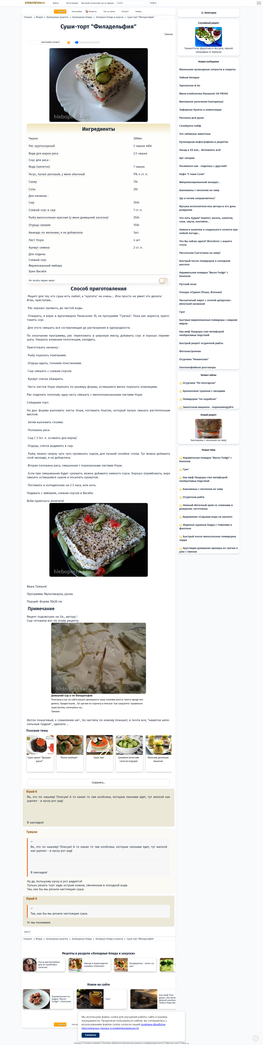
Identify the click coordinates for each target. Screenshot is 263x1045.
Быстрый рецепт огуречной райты (201, 343)
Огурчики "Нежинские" (194, 359)
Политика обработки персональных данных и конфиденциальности (132, 1043)
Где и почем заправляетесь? (197, 198)
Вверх (27, 932)
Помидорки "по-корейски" (199, 399)
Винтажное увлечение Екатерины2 (201, 101)
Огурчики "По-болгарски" (199, 383)
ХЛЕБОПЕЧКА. (35, 2)
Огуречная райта (193, 497)
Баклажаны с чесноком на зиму (199, 190)
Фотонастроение (190, 351)
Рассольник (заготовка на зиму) (199, 252)
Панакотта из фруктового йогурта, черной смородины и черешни (208, 50)
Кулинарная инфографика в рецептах (203, 142)
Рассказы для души (191, 117)
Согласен (90, 1035)
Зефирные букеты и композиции (200, 109)
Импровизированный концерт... (199, 182)
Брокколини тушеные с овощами (203, 391)
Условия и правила (91, 1043)
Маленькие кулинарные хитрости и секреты (207, 69)
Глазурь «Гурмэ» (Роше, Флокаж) (200, 292)
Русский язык (187, 284)
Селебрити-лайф (190, 125)
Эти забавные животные (195, 133)
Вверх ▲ (185, 1043)
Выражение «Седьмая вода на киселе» (207, 516)
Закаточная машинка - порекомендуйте (207, 407)
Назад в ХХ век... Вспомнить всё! (200, 150)
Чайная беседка (189, 77)
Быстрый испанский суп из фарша (97, 3)
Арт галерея (186, 158)
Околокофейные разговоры (197, 367)
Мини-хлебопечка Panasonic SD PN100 (203, 93)
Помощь (77, 1043)
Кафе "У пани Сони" (192, 174)
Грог (182, 312)
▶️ (68, 42)
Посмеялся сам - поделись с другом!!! (203, 166)
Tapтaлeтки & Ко (189, 85)
